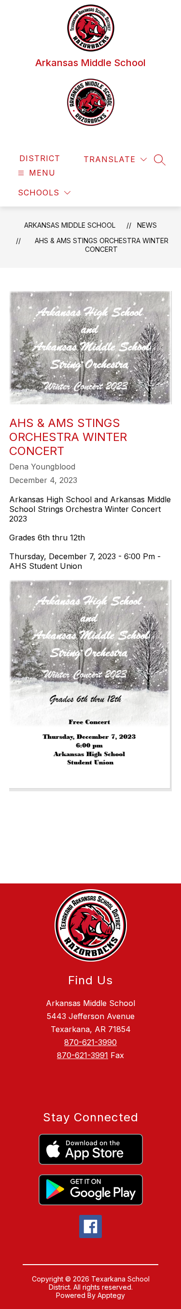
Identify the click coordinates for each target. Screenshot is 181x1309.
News (147, 225)
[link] (39, 158)
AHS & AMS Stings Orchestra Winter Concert (101, 244)
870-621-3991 (82, 1055)
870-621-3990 (90, 1042)
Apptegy (111, 1295)
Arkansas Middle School (69, 225)
